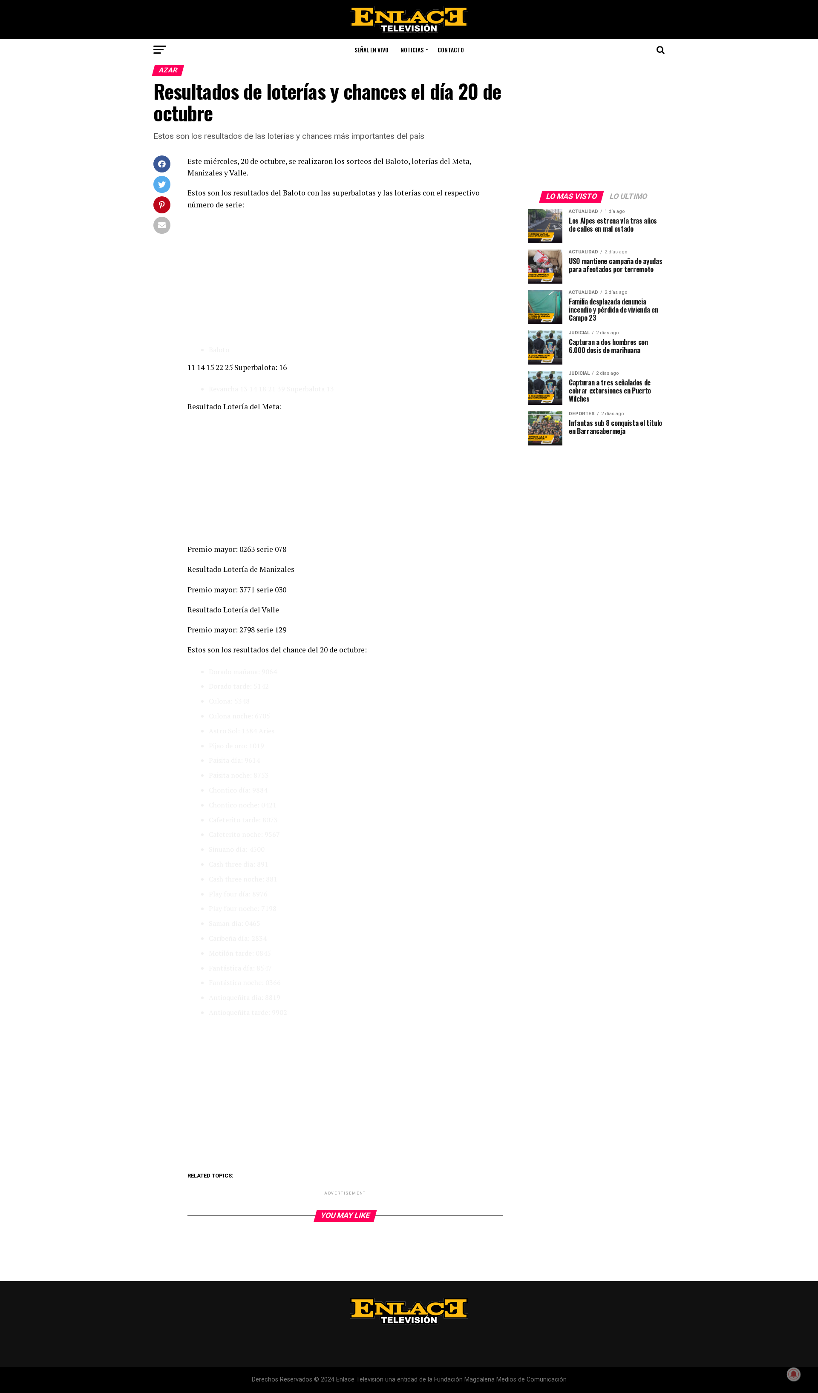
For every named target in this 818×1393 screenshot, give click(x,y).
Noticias (411, 49)
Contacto (451, 49)
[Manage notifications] (794, 1374)
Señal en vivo (371, 49)
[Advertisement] (345, 278)
